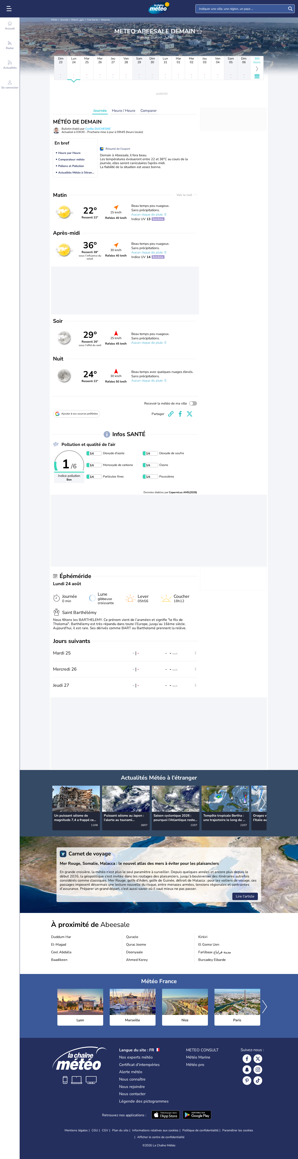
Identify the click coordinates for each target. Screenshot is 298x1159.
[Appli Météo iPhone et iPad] (165, 1115)
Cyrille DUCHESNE (98, 129)
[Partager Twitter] (189, 414)
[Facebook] (247, 1058)
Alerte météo (130, 1071)
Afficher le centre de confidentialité (160, 1137)
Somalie (64, 19)
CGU (95, 1130)
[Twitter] (257, 1058)
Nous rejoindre (132, 1086)
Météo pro (195, 1064)
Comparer (148, 110)
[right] (263, 803)
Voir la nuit (184, 195)
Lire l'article (245, 896)
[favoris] (199, 31)
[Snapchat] (247, 1069)
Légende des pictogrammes (144, 1101)
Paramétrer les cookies (237, 1130)
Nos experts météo (136, 1057)
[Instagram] (257, 1069)
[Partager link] (171, 414)
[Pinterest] (247, 1080)
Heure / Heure (123, 110)
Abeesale (105, 19)
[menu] (9, 8)
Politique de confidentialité (200, 1130)
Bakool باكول (77, 19)
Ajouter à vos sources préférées (79, 413)
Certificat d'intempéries (139, 1064)
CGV (105, 1130)
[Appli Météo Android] (197, 1115)
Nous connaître (132, 1079)
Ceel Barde (92, 19)
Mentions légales (76, 1130)
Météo (54, 19)
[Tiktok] (257, 1080)
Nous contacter (132, 1093)
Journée (100, 110)
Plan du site (120, 1130)
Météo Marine (198, 1057)
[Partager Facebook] (180, 414)
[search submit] (290, 8)
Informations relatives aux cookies (155, 1130)
